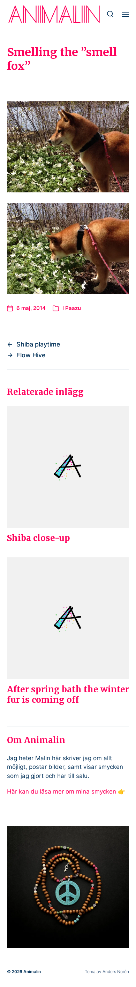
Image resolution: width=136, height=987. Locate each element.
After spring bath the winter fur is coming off (68, 694)
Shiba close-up (38, 538)
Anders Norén (116, 971)
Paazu (73, 308)
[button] (110, 14)
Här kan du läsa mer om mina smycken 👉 (66, 791)
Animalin (32, 971)
